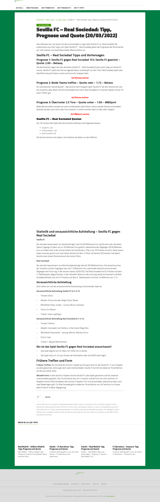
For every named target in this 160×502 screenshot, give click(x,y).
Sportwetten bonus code (72, 490)
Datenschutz (86, 484)
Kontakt (104, 484)
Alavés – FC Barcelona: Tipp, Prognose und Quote (62, 447)
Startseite (40, 19)
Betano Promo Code (90, 490)
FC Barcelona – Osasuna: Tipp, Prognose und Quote (126, 447)
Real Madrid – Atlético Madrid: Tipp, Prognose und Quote (31, 447)
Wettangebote (64, 8)
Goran (47, 396)
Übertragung (32, 8)
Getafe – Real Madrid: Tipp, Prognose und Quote (93, 447)
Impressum (75, 484)
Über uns (96, 484)
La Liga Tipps (61, 19)
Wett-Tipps (79, 8)
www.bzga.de (110, 496)
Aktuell (19, 8)
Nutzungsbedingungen (61, 484)
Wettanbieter (47, 8)
